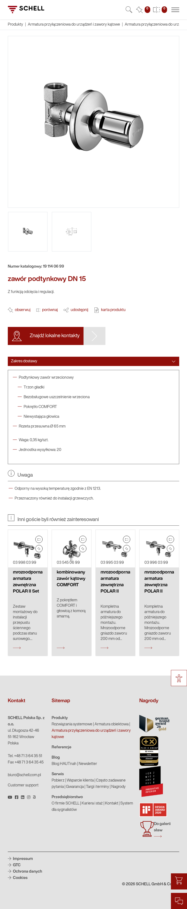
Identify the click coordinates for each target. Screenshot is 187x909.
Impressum (22, 859)
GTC (16, 865)
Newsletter (88, 764)
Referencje (61, 747)
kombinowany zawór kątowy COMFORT (71, 578)
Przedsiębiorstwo (67, 797)
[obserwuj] (39, 548)
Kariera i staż (92, 803)
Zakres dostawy (24, 361)
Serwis (58, 774)
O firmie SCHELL (65, 803)
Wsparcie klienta (80, 781)
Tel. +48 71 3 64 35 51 (25, 756)
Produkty (60, 718)
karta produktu (113, 310)
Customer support (23, 785)
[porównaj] (39, 539)
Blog (56, 758)
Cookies (20, 878)
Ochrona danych (27, 872)
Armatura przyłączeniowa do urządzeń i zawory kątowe (74, 25)
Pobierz (58, 781)
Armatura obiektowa (111, 724)
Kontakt (111, 803)
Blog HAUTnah (64, 764)
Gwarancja (75, 787)
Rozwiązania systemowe (72, 724)
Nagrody (118, 787)
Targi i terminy (97, 787)
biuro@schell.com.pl (24, 775)
